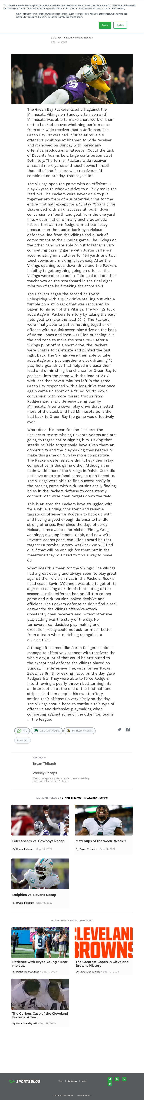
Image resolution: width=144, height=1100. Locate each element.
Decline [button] (120, 25)
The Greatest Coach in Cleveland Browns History (102, 964)
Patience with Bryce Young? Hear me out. (40, 964)
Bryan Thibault (63, 37)
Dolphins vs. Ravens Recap (34, 895)
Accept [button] (105, 25)
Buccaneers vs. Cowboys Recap (38, 841)
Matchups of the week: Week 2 (101, 841)
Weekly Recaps (84, 37)
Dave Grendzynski (89, 971)
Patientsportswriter (27, 971)
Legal (84, 1081)
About (60, 1081)
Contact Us (72, 1081)
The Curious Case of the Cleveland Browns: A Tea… (40, 1015)
